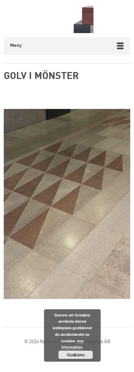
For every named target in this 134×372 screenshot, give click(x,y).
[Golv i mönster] (67, 205)
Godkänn (76, 355)
